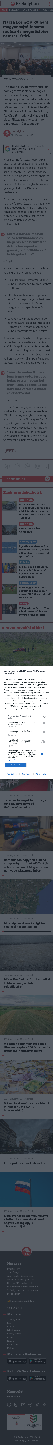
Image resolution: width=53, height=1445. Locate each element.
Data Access (26, 774)
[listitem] (26, 717)
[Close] (48, 671)
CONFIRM (16, 765)
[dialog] (26, 722)
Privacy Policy (41, 774)
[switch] (43, 723)
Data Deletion (11, 774)
